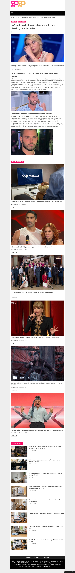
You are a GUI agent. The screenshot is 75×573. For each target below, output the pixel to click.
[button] (63, 13)
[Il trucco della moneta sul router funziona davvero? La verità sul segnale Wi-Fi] (19, 477)
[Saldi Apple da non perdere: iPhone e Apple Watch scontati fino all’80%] (19, 544)
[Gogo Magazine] (18, 5)
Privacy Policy (45, 557)
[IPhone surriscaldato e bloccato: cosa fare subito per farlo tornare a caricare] (19, 464)
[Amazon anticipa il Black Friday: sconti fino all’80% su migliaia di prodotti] (19, 517)
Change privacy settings (69, 571)
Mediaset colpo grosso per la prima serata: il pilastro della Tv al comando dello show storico (36, 201)
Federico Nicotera (50, 87)
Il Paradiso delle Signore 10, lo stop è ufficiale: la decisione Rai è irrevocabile (32, 292)
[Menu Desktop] (12, 13)
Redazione (28, 557)
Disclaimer (37, 557)
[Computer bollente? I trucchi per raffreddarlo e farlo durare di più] (19, 531)
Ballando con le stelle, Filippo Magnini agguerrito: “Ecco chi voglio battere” (31, 247)
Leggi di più (14, 207)
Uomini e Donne (21, 21)
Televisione (13, 21)
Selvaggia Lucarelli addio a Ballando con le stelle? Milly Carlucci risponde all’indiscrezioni (35, 338)
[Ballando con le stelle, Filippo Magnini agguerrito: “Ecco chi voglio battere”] (37, 227)
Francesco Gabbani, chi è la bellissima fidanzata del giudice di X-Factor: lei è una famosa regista (37, 430)
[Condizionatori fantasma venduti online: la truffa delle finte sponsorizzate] (19, 504)
